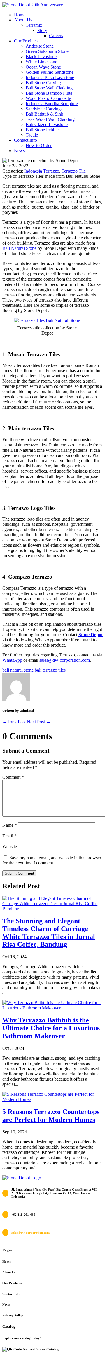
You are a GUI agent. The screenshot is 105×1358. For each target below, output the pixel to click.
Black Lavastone (41, 56)
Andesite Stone (40, 46)
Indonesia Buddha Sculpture (52, 103)
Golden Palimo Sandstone (50, 72)
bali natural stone (18, 670)
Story (42, 30)
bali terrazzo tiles (50, 670)
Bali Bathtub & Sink (44, 114)
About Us (23, 19)
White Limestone (41, 61)
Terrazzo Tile (74, 170)
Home (19, 14)
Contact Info (25, 140)
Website (9, 846)
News (19, 150)
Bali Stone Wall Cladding (49, 87)
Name (9, 825)
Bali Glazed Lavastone (47, 124)
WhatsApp (12, 660)
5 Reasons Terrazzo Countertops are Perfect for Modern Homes (50, 1115)
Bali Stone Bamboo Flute (49, 93)
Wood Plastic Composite (48, 98)
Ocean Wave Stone (43, 66)
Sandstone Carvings (44, 108)
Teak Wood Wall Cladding (50, 119)
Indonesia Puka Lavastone (50, 77)
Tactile (32, 134)
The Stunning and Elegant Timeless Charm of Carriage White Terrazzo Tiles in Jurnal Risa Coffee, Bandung (48, 932)
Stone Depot (90, 634)
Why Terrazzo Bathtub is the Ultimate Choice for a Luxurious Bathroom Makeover (51, 1028)
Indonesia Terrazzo (41, 170)
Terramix (34, 25)
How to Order (39, 145)
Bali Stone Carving (43, 82)
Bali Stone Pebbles (43, 129)
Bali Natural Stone (20, 248)
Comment (13, 777)
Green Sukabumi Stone (47, 51)
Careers (56, 35)
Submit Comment (19, 873)
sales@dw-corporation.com (64, 660)
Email (9, 835)
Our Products (26, 40)
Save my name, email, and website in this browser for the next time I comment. (51, 860)
